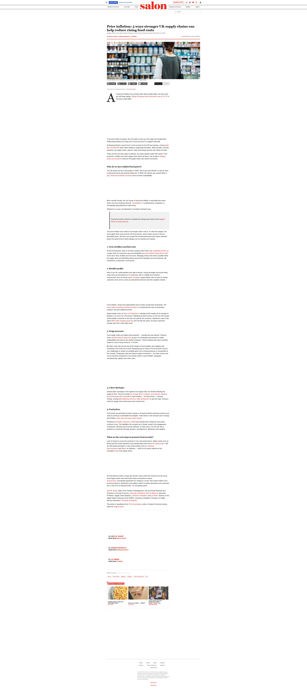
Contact (162, 663)
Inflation (123, 576)
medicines (150, 446)
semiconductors (112, 448)
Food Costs (116, 576)
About (148, 663)
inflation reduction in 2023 (126, 422)
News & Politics (113, 7)
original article (119, 507)
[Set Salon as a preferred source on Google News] (158, 83)
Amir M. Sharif (113, 36)
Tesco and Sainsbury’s (131, 313)
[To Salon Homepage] (153, 5)
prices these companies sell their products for (123, 307)
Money (188, 7)
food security (111, 481)
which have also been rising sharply (129, 418)
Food (136, 7)
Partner (129, 576)
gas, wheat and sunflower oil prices (119, 175)
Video (197, 7)
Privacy (141, 665)
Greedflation (136, 203)
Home (141, 663)
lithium (124, 448)
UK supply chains (158, 444)
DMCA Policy (153, 685)
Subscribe (113, 2)
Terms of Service (151, 665)
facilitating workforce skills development (136, 399)
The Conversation (131, 89)
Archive (162, 665)
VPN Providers (153, 682)
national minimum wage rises (121, 338)
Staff (155, 663)
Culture (127, 7)
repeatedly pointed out (160, 251)
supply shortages (134, 277)
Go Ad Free (153, 667)
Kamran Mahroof (124, 36)
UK (146, 576)
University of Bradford (137, 493)
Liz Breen (134, 36)
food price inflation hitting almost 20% (155, 253)
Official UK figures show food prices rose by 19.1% (149, 96)
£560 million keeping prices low (122, 321)
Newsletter (178, 2)
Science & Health (175, 7)
